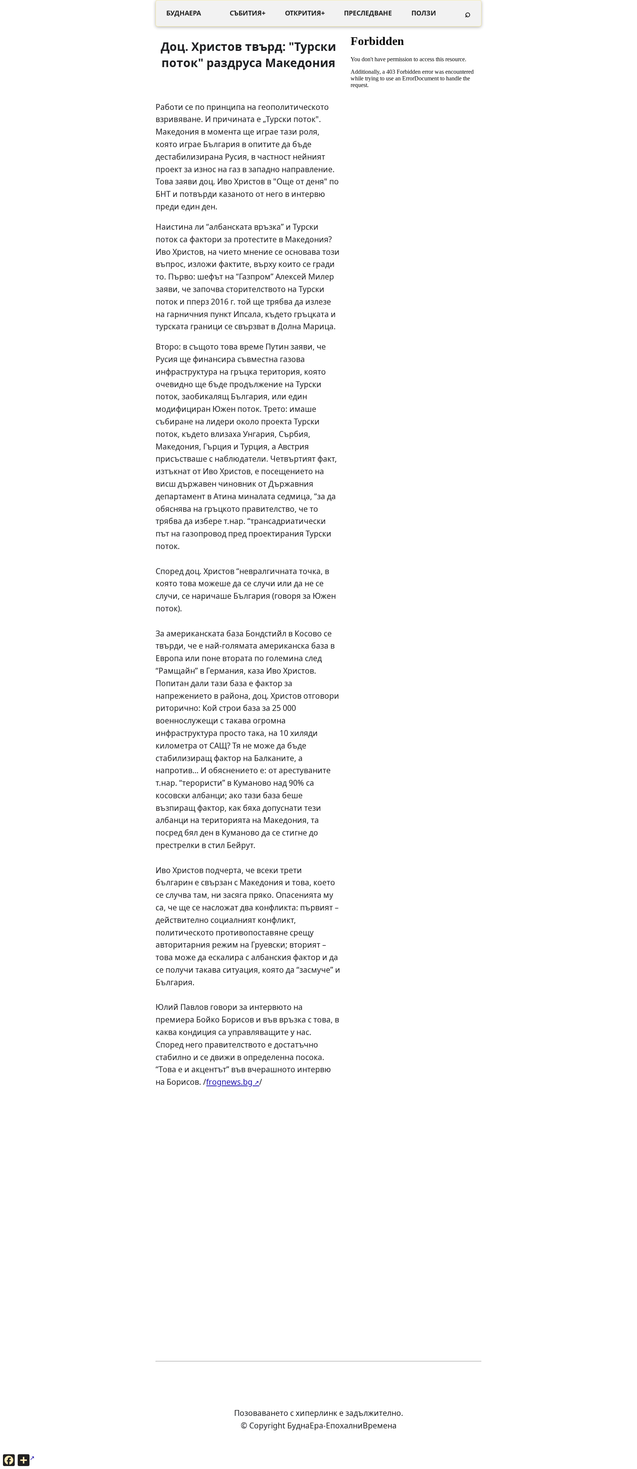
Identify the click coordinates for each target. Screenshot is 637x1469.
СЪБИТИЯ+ (247, 12)
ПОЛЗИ (423, 12)
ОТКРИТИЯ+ (305, 12)
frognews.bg (229, 1081)
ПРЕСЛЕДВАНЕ (368, 12)
